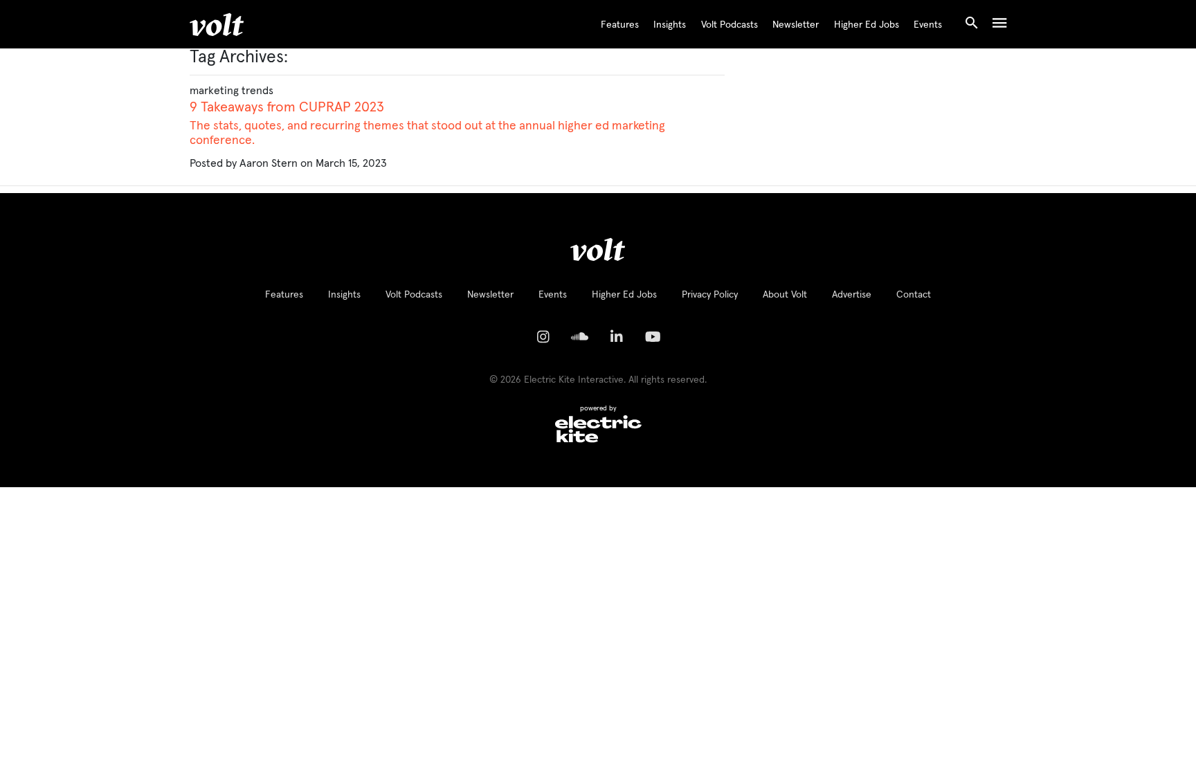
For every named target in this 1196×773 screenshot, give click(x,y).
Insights (669, 25)
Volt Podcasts (729, 25)
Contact (913, 295)
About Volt (785, 295)
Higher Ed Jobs (866, 25)
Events (928, 25)
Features (620, 25)
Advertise (851, 295)
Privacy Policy (710, 295)
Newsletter (795, 25)
